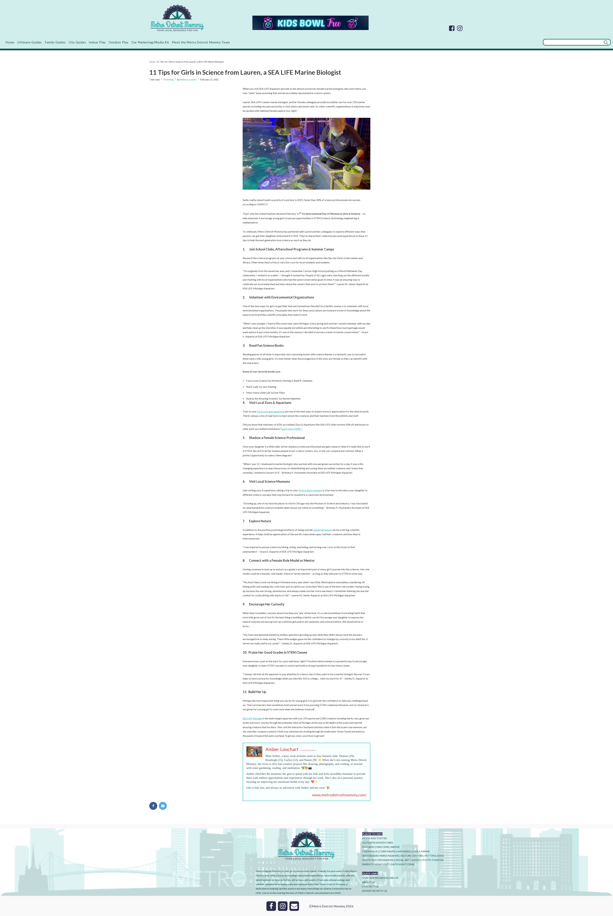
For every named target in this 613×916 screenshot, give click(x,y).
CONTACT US (370, 886)
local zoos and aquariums (270, 411)
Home (9, 42)
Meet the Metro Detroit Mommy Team (201, 42)
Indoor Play (97, 42)
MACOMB (382, 846)
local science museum (310, 490)
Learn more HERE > (292, 428)
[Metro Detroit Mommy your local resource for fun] (177, 18)
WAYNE (395, 846)
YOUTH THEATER (432, 859)
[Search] (606, 42)
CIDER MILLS (369, 851)
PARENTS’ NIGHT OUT (375, 864)
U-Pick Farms (421, 851)
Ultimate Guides (29, 42)
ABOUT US (368, 882)
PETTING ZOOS (434, 855)
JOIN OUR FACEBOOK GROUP (380, 877)
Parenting (168, 79)
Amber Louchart (188, 79)
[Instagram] (460, 28)
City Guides (77, 42)
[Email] (163, 806)
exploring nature (322, 529)
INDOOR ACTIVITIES (374, 838)
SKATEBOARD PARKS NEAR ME (381, 855)
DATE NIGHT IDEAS (402, 864)
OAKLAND (368, 846)
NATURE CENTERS (412, 855)
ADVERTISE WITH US (374, 890)
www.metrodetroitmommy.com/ (339, 794)
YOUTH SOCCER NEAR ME (378, 859)
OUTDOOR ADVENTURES (377, 842)
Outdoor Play (119, 42)
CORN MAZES (387, 851)
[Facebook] (452, 28)
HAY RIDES (403, 851)
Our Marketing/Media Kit (150, 42)
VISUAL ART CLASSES (407, 859)
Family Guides (55, 42)
